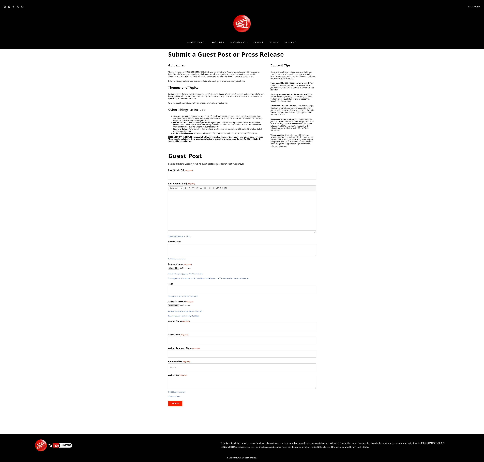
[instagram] (9, 7)
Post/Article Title (180, 170)
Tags (170, 283)
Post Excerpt (174, 241)
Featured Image (180, 264)
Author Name (179, 321)
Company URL (179, 361)
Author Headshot (180, 301)
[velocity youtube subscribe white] (54, 440)
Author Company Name (184, 348)
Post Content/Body (181, 183)
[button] (176, 188)
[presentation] (176, 188)
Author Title (178, 334)
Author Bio (177, 375)
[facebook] (13, 7)
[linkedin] (5, 7)
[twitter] (18, 7)
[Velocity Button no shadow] (242, 15)
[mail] (22, 7)
